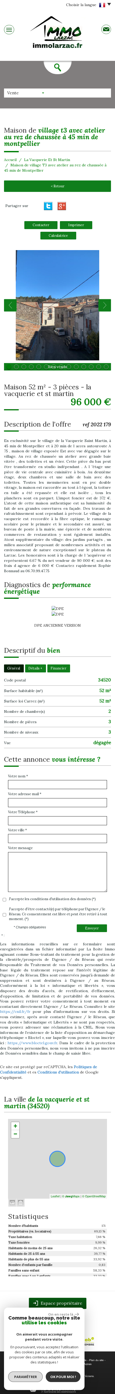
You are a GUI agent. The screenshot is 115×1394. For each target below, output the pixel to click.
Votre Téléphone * (23, 812)
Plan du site (96, 1360)
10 (76, 366)
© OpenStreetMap (94, 1196)
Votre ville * (17, 830)
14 (106, 366)
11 (83, 366)
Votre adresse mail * (24, 794)
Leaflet (55, 1196)
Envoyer (92, 928)
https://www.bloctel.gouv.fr (32, 1043)
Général (13, 668)
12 (91, 366)
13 (98, 366)
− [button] (15, 1134)
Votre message (20, 848)
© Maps (71, 1196)
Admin (88, 1364)
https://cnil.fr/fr (15, 1011)
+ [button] (15, 1126)
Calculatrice (58, 235)
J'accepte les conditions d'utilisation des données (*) (52, 899)
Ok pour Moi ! (63, 1376)
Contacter (41, 225)
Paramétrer (25, 1376)
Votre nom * (18, 776)
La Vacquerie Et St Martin (47, 159)
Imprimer (76, 225)
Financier (58, 668)
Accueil (10, 159)
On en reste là (60, 1314)
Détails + (35, 668)
